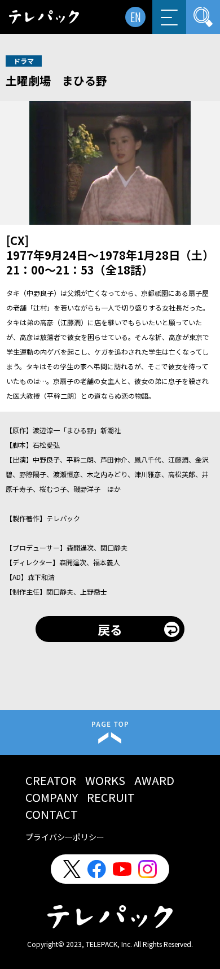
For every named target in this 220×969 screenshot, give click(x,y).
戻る (110, 629)
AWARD (154, 780)
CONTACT (51, 814)
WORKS (105, 780)
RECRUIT (111, 797)
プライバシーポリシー (64, 837)
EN (135, 16)
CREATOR (50, 780)
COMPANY (51, 797)
